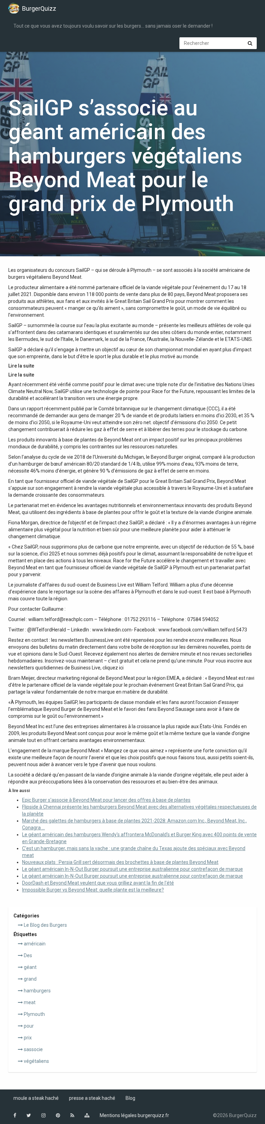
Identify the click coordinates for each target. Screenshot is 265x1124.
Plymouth (34, 1014)
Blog (130, 1098)
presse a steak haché (92, 1098)
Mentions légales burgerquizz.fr (134, 1115)
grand (30, 979)
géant (30, 967)
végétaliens (36, 1061)
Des (27, 955)
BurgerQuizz (39, 8)
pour (28, 1026)
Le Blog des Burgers (45, 925)
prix (27, 1037)
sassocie (33, 1049)
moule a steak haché (36, 1098)
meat (29, 1002)
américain (34, 943)
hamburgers (37, 990)
